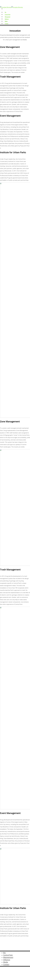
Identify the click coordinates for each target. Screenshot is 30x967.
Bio (5, 12)
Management (7, 17)
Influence (7, 19)
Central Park (7, 14)
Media (6, 21)
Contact (6, 23)
